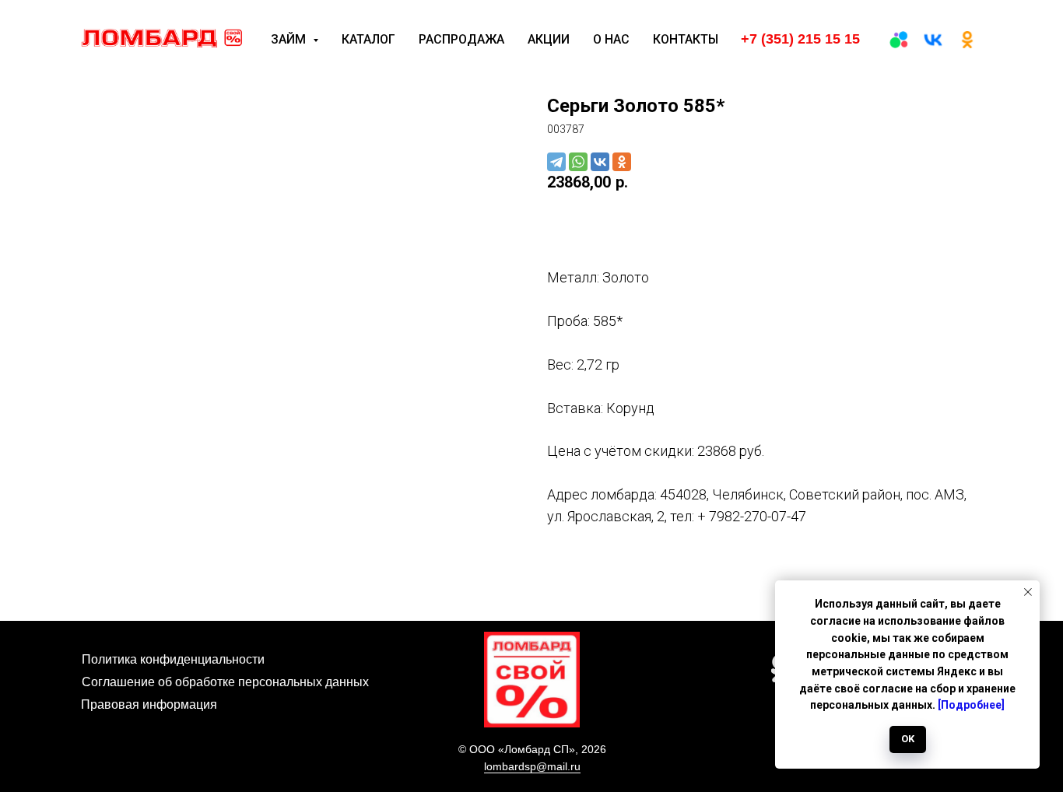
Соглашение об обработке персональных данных (225, 682)
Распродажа (461, 39)
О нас (611, 39)
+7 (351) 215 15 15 (800, 39)
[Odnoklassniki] (621, 161)
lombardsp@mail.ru (532, 766)
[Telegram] (556, 161)
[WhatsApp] (578, 161)
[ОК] (967, 39)
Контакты (685, 39)
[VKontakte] (600, 161)
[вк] (933, 39)
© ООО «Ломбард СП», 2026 (532, 749)
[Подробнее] (971, 705)
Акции (549, 39)
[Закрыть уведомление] (1028, 592)
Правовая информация (149, 704)
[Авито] (898, 39)
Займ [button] (290, 39)
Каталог (368, 39)
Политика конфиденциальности (173, 659)
